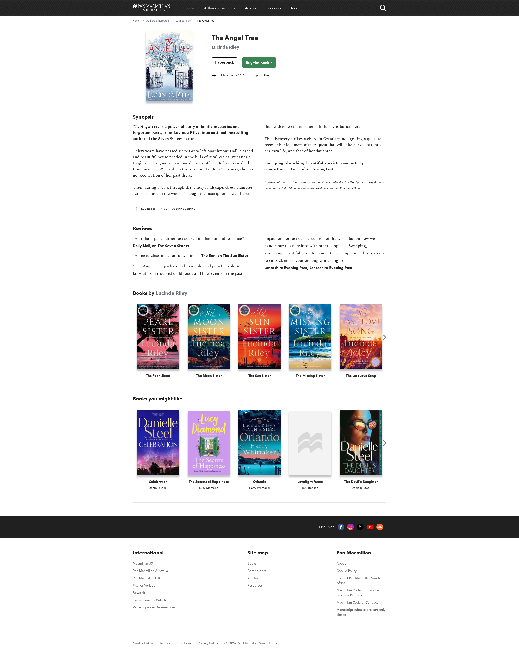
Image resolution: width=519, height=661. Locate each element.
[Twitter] (360, 527)
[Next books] (384, 337)
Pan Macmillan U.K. (147, 578)
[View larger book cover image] (169, 65)
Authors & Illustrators (219, 8)
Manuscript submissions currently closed (361, 612)
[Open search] (383, 8)
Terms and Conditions (175, 643)
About (295, 8)
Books (189, 8)
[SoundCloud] (379, 527)
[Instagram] (350, 527)
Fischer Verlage (144, 585)
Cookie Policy (347, 571)
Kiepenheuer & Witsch (149, 600)
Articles (250, 8)
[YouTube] (370, 527)
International (148, 553)
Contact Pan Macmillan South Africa (358, 580)
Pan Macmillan (354, 553)
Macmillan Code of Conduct (357, 602)
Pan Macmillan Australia (150, 571)
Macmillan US (143, 563)
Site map (257, 553)
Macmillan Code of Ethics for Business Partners (358, 592)
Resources (273, 8)
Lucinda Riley (183, 20)
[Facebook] (341, 527)
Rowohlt (139, 593)
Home (136, 20)
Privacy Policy (208, 643)
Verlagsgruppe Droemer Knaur (156, 607)
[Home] (151, 7)
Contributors (256, 571)
